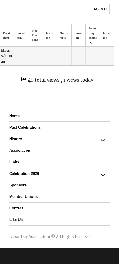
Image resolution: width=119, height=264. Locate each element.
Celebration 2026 (24, 173)
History (15, 139)
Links (14, 162)
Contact (16, 208)
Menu (100, 9)
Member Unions (23, 196)
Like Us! (16, 220)
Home (14, 116)
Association (19, 150)
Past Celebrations (25, 127)
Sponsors (18, 185)
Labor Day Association (29, 236)
